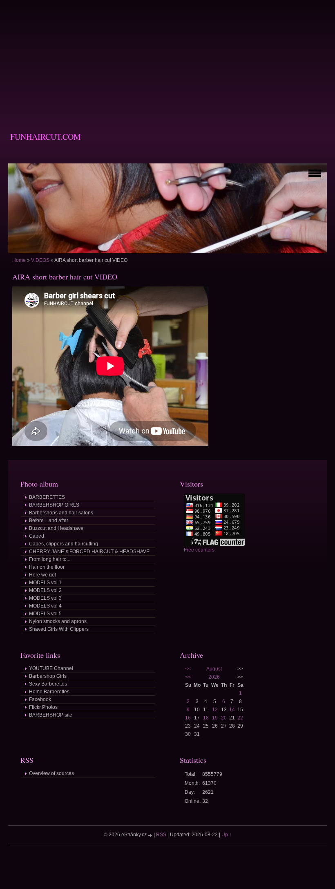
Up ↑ (226, 835)
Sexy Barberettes (48, 684)
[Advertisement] (167, 57)
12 (215, 710)
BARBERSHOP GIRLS (54, 505)
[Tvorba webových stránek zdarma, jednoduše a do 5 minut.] (151, 835)
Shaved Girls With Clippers (59, 629)
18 (206, 718)
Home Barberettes (49, 692)
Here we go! (42, 575)
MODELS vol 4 (45, 606)
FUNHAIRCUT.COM (45, 136)
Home (19, 260)
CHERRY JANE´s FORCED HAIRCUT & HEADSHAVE (89, 551)
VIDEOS (40, 260)
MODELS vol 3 (45, 598)
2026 (214, 677)
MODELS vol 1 (45, 582)
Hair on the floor (47, 567)
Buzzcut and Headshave (56, 528)
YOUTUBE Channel (51, 668)
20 (224, 718)
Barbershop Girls (48, 676)
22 (240, 718)
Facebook (40, 699)
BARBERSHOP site (50, 715)
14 (232, 710)
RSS (161, 835)
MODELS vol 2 (45, 590)
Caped (36, 536)
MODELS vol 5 (45, 613)
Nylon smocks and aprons (58, 621)
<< (188, 669)
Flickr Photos (43, 707)
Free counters (199, 550)
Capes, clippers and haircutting (63, 544)
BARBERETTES (47, 497)
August (214, 669)
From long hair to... (49, 559)
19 (215, 718)
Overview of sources (51, 773)
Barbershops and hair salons (61, 513)
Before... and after (48, 520)
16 (188, 718)
